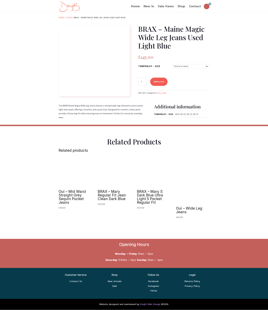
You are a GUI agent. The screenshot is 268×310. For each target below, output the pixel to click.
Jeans (69, 17)
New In (149, 7)
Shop (181, 7)
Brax (159, 93)
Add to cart (159, 81)
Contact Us (76, 281)
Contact (195, 7)
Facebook (153, 281)
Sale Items (166, 7)
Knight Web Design (150, 304)
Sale (114, 286)
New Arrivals (114, 281)
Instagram (153, 286)
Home (135, 7)
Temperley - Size (149, 66)
